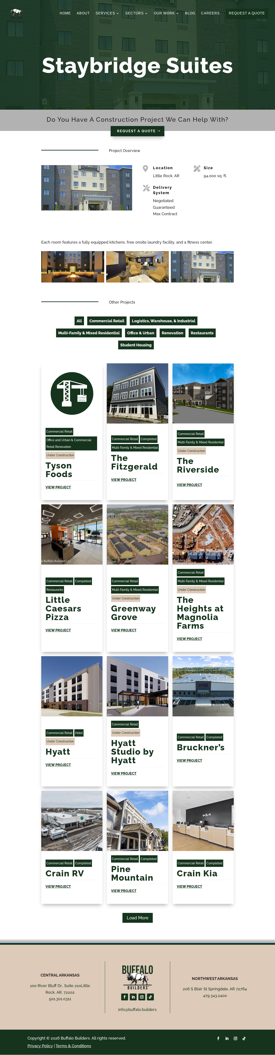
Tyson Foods (59, 469)
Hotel (79, 733)
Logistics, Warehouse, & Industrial (163, 321)
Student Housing (136, 345)
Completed (149, 439)
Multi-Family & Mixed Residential (89, 333)
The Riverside (198, 465)
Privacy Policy (40, 1046)
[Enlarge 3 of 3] (228, 257)
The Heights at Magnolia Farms (200, 613)
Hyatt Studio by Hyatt (132, 751)
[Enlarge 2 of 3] (163, 257)
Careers (210, 13)
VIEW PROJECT (58, 487)
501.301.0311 (60, 999)
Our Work (164, 13)
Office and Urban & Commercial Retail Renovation (68, 443)
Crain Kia (197, 873)
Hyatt (59, 751)
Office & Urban (140, 333)
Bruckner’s (201, 747)
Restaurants (202, 333)
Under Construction (60, 455)
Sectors (134, 13)
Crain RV (65, 873)
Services (105, 13)
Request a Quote (136, 131)
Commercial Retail (106, 321)
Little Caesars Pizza (64, 608)
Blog (190, 13)
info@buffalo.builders (137, 1009)
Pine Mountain (132, 873)
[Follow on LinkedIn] (133, 997)
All (79, 321)
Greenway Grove (133, 612)
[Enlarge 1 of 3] (98, 257)
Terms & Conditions (73, 1046)
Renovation (172, 333)
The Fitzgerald (135, 462)
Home (65, 13)
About (83, 13)
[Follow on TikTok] (150, 997)
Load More (137, 917)
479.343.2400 (215, 995)
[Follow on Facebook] (124, 997)
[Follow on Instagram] (141, 997)
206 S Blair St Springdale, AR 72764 (215, 989)
